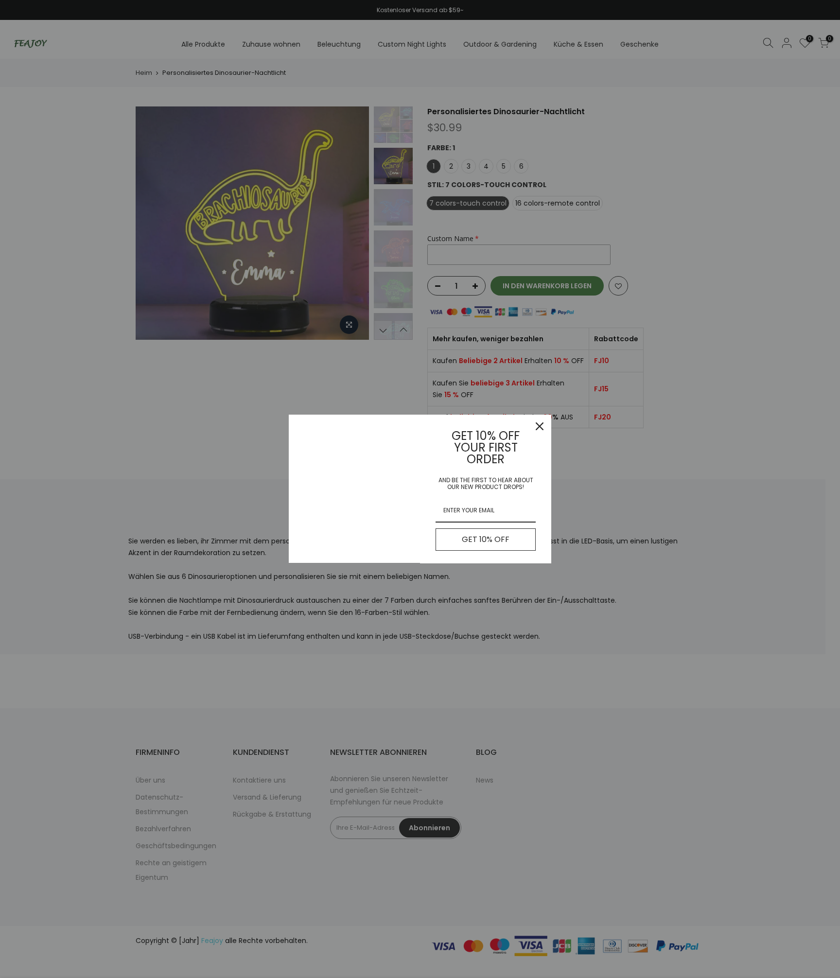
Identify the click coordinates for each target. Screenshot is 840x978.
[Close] (539, 426)
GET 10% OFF (485, 539)
